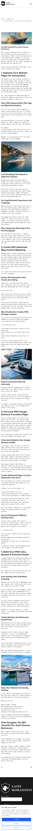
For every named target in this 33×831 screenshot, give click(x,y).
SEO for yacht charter (7, 82)
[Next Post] (31, 767)
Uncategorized (10, 19)
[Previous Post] (1, 767)
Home (2, 19)
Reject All (16, 827)
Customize (16, 823)
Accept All (16, 819)
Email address (5, 796)
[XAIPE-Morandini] (8, 3)
